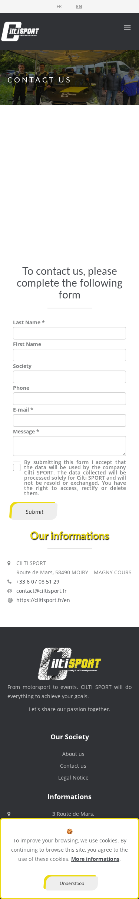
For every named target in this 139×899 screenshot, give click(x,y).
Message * (26, 431)
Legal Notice (73, 777)
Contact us (73, 765)
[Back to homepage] (20, 30)
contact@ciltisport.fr (41, 590)
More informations (95, 858)
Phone (21, 387)
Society (22, 365)
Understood (71, 883)
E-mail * (23, 409)
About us (73, 753)
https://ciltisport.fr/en (43, 600)
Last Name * (29, 322)
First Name (27, 344)
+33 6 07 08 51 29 (37, 581)
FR (59, 6)
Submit (34, 511)
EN (79, 6)
